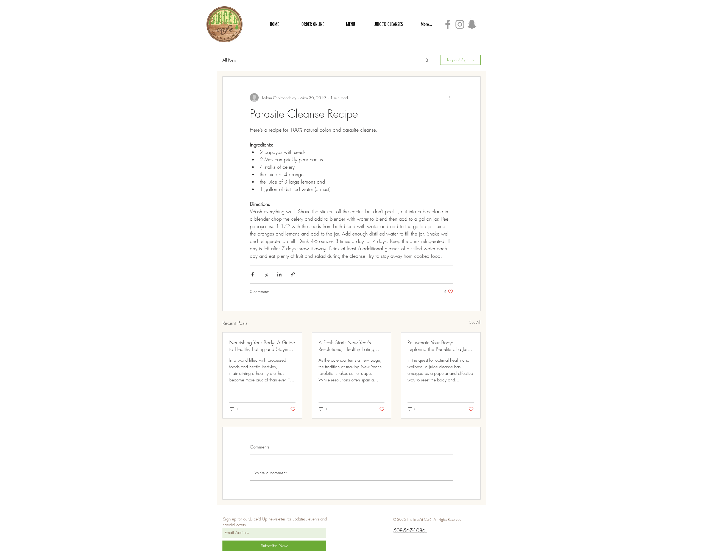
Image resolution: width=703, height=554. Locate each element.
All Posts (229, 60)
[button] (426, 60)
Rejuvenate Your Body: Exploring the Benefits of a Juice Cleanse (440, 345)
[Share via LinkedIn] (279, 274)
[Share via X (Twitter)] (266, 274)
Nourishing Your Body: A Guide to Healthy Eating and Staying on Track (262, 345)
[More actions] (450, 97)
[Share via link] (292, 274)
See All (475, 322)
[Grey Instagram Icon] (460, 24)
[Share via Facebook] (252, 274)
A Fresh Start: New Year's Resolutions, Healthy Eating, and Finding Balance (347, 345)
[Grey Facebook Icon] (448, 24)
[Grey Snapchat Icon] (472, 24)
